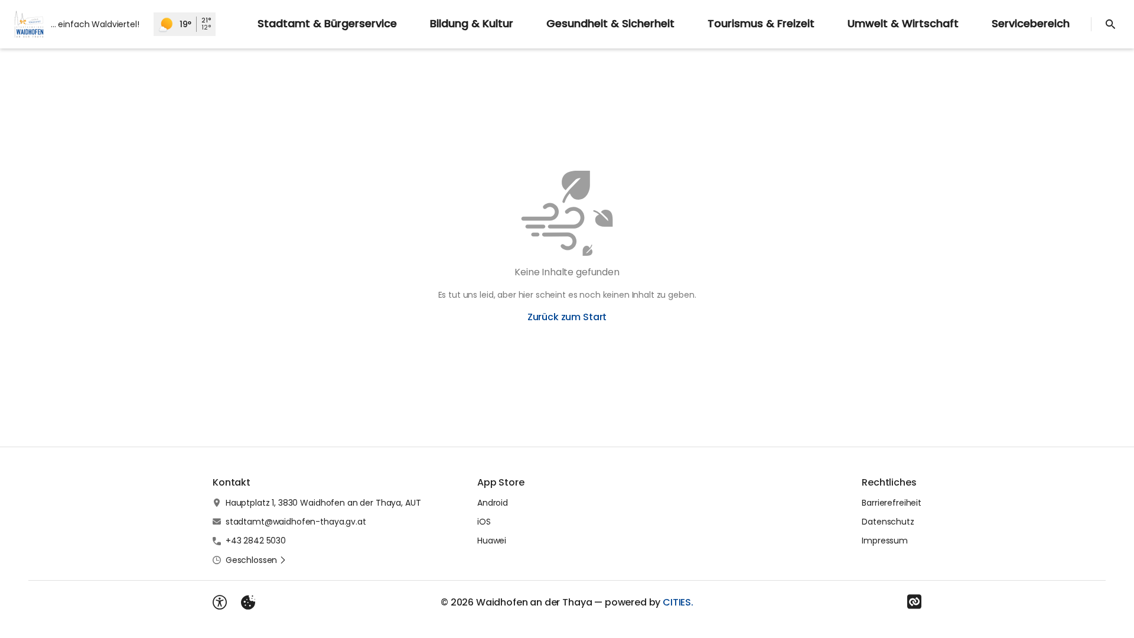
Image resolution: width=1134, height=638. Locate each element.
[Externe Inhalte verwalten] (248, 602)
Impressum (885, 540)
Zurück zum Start (567, 317)
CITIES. (678, 602)
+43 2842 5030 (256, 540)
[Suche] (1110, 24)
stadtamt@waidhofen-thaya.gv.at (296, 522)
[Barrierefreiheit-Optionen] (220, 602)
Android (492, 503)
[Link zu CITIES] (914, 602)
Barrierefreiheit (891, 503)
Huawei (491, 540)
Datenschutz (888, 522)
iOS (484, 522)
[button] (256, 560)
